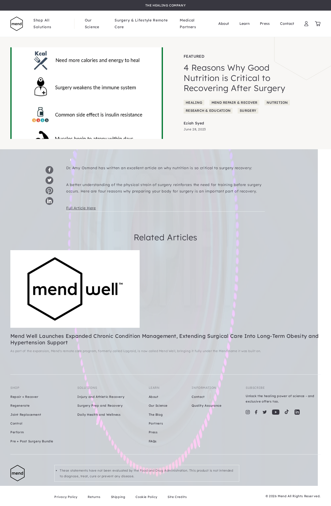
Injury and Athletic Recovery (100, 397)
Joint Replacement (25, 414)
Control (16, 423)
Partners (156, 423)
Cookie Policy (146, 497)
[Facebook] (256, 412)
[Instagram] (248, 412)
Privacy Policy (65, 497)
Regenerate (20, 405)
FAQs (153, 441)
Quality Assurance (206, 405)
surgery (248, 110)
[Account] (306, 23)
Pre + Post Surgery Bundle (31, 441)
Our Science (92, 23)
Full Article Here (81, 208)
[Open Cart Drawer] (318, 23)
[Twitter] (264, 412)
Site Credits (177, 497)
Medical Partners (188, 23)
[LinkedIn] (297, 412)
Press (265, 23)
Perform (17, 432)
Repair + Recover (24, 397)
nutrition (277, 102)
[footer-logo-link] (27, 482)
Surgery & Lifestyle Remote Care (141, 23)
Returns (94, 497)
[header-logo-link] (16, 24)
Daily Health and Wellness (99, 414)
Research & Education (208, 110)
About (223, 23)
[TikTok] (287, 412)
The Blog (156, 414)
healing (194, 102)
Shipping (118, 497)
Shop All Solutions (42, 23)
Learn (244, 23)
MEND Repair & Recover (234, 102)
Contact (287, 23)
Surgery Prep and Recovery (100, 405)
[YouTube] (276, 412)
